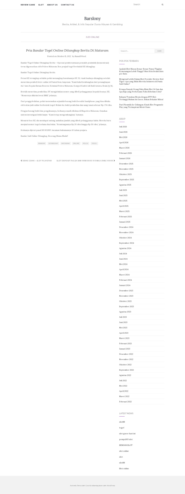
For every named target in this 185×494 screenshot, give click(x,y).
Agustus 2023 (125, 312)
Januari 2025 (124, 222)
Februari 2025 (125, 216)
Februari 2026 (125, 153)
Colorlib (88, 486)
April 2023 (123, 333)
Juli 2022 (123, 380)
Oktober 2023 (125, 301)
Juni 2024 (123, 259)
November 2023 (126, 296)
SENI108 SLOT (125, 445)
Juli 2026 (123, 126)
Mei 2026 (123, 137)
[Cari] (162, 5)
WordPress (111, 486)
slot (121, 457)
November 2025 (126, 169)
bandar (41, 143)
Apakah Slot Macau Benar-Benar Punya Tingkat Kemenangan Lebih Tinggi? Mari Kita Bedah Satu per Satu (141, 71)
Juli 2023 (123, 317)
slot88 (122, 422)
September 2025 (126, 179)
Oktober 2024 (125, 237)
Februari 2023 (125, 343)
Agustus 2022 (125, 375)
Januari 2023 (124, 349)
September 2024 (126, 243)
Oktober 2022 (125, 364)
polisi (85, 143)
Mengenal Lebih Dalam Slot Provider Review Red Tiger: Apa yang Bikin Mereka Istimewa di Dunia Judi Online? (141, 81)
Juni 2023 (123, 322)
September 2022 (126, 370)
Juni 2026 (123, 132)
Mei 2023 (123, 327)
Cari (159, 51)
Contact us (67, 5)
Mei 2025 (123, 200)
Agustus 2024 (125, 248)
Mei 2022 (123, 386)
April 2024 (123, 269)
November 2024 (126, 232)
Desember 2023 (126, 290)
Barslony (92, 18)
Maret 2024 (124, 275)
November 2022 (126, 359)
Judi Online (92, 37)
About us (52, 5)
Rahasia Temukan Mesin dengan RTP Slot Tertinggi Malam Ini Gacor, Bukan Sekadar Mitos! (141, 98)
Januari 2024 (124, 285)
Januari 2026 (124, 158)
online (76, 143)
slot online (124, 451)
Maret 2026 (124, 148)
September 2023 (126, 306)
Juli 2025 (123, 190)
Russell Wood (80, 56)
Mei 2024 (123, 264)
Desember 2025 (126, 163)
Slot (41, 5)
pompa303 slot (126, 439)
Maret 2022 (124, 396)
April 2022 (123, 391)
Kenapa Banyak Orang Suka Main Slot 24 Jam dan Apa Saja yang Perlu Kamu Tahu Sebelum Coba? (141, 90)
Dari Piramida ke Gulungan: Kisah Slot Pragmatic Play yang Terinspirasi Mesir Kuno (141, 105)
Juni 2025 (123, 195)
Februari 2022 (125, 401)
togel (94, 143)
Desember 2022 (126, 354)
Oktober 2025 (125, 174)
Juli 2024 (123, 253)
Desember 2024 (126, 227)
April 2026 (123, 142)
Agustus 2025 (125, 185)
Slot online (124, 468)
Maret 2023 (124, 338)
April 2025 (123, 206)
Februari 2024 (125, 280)
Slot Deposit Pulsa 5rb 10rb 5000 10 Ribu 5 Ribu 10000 (85, 161)
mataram (65, 143)
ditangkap (53, 143)
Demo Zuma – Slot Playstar (37, 161)
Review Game (28, 5)
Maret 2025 (124, 211)
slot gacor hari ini (127, 433)
